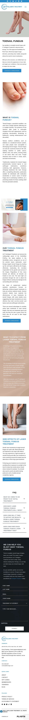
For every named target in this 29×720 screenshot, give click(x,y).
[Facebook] (7, 1)
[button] (25, 7)
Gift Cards (5, 679)
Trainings (5, 684)
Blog (3, 687)
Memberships (6, 682)
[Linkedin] (18, 1)
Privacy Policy (7, 696)
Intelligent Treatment (16, 578)
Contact (5, 677)
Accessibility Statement (10, 701)
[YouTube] (6, 704)
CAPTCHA (4, 623)
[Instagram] (10, 1)
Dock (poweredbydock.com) (18, 649)
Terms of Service (8, 699)
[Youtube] (13, 1)
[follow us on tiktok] (16, 1)
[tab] (14, 499)
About (4, 675)
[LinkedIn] (11, 704)
